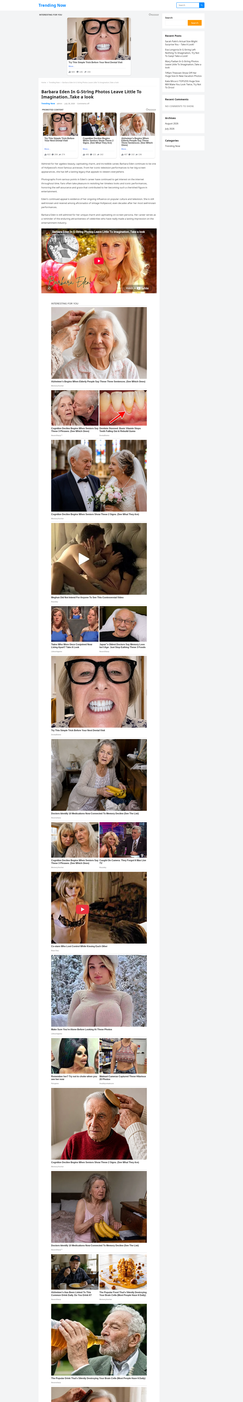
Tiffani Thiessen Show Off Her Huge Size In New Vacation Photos (183, 74)
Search (169, 17)
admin (59, 103)
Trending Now (52, 5)
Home (43, 82)
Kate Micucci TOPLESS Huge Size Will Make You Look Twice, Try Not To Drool (183, 84)
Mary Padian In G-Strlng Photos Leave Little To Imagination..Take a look (183, 64)
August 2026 (171, 123)
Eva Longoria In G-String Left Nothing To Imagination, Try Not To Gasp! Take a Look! (182, 53)
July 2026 (169, 128)
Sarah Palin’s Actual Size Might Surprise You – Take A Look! (181, 43)
